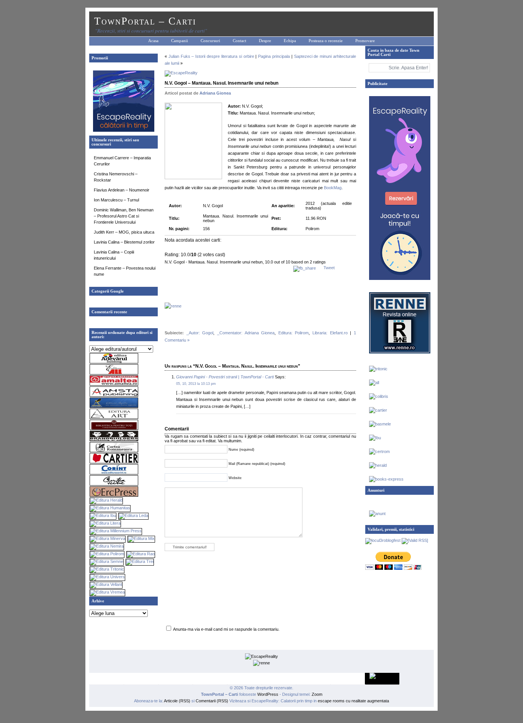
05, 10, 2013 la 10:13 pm (196, 384)
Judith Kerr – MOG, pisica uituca (124, 232)
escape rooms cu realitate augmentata (353, 700)
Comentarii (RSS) (212, 700)
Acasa (153, 41)
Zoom (317, 694)
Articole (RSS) (177, 700)
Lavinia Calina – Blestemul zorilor (124, 242)
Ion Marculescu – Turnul (116, 200)
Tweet (329, 267)
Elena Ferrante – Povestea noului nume (124, 271)
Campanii (179, 41)
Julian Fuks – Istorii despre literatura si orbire (211, 56)
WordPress (267, 694)
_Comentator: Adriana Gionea (246, 332)
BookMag (333, 187)
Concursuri (210, 41)
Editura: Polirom (293, 332)
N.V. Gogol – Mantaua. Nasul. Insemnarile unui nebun (221, 83)
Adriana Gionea (215, 93)
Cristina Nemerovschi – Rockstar (115, 177)
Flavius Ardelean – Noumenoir (121, 190)
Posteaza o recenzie (326, 41)
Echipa (290, 41)
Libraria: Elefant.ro (330, 332)
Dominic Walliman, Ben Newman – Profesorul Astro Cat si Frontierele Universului (124, 216)
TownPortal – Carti (145, 21)
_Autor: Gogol (200, 332)
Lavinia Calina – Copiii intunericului (114, 255)
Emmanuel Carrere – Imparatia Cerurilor (122, 160)
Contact (239, 41)
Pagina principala (274, 56)
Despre (265, 41)
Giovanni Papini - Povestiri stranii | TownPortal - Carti (225, 377)
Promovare (365, 41)
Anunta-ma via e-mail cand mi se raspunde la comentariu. (226, 629)
